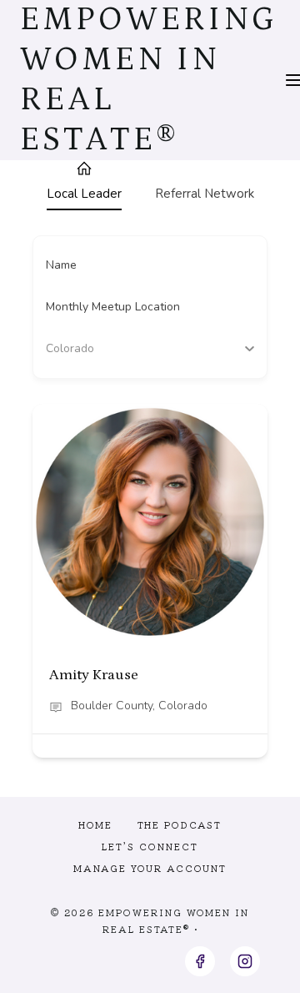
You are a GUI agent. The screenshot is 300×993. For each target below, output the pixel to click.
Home (95, 824)
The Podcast (180, 824)
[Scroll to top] (257, 967)
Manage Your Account (150, 868)
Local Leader (84, 193)
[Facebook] (200, 961)
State (60, 348)
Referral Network (204, 193)
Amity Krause (93, 675)
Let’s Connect (150, 846)
